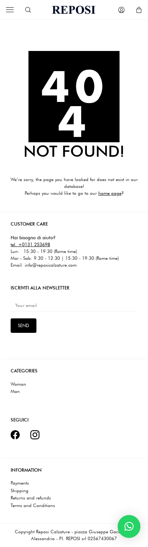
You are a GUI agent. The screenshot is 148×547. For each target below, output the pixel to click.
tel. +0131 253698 (30, 244)
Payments (20, 483)
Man (15, 391)
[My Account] (121, 10)
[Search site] (28, 10)
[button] (129, 526)
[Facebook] (15, 434)
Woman (18, 384)
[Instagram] (34, 434)
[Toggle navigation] (10, 9)
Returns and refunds (31, 498)
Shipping (19, 490)
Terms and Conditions (33, 505)
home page (109, 193)
